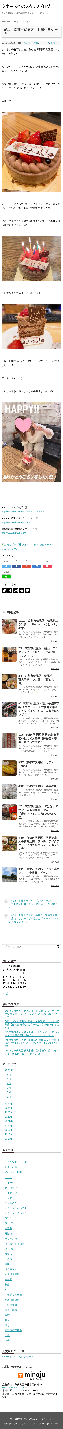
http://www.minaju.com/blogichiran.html (23, 511)
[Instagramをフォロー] (15, 590)
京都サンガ (11, 1238)
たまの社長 (11, 1167)
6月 (9, 1074)
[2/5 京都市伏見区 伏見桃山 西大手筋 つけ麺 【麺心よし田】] (9, 681)
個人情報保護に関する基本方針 (24, 1419)
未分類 (8, 1279)
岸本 (7, 1264)
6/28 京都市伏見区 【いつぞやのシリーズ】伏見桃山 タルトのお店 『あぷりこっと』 (31, 903)
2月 (9, 1092)
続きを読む (55, 641)
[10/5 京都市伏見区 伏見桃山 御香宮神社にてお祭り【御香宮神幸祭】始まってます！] (9, 740)
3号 (7, 1157)
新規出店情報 (12, 1274)
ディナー (10, 1197)
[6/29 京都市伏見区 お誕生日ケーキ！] (36, 566)
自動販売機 (11, 1305)
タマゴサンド (12, 1187)
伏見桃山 (10, 1248)
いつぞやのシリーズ (16, 1162)
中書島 (8, 1228)
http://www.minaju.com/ (14, 533)
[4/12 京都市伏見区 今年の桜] (9, 791)
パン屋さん (11, 1203)
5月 (9, 1079)
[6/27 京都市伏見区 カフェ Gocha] (9, 768)
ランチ (8, 1218)
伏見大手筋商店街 (14, 1243)
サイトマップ (47, 1419)
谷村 (7, 1315)
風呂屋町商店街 (13, 1330)
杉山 (7, 1284)
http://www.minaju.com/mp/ (16, 522)
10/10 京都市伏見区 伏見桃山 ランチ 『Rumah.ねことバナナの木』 (39, 624)
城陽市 (8, 1254)
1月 (9, 1096)
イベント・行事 (29, 43)
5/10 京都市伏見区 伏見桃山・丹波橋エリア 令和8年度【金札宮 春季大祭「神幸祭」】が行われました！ (32, 1024)
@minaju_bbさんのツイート (17, 1356)
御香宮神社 (11, 1269)
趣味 (7, 1320)
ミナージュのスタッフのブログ (27, 1424)
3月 (9, 1088)
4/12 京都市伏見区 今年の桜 (37, 786)
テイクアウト (12, 1192)
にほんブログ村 (10, 549)
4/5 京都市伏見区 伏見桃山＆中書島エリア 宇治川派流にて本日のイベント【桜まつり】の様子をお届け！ (32, 1043)
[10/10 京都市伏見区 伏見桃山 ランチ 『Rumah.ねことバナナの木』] (9, 626)
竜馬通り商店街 (13, 1294)
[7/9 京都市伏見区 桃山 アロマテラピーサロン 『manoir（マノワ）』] (9, 654)
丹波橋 (8, 1233)
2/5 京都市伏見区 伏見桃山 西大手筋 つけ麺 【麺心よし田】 (38, 679)
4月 (9, 1083)
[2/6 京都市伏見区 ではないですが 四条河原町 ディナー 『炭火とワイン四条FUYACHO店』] (9, 812)
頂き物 (8, 1325)
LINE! (6, 572)
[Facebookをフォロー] (9, 590)
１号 (52, 43)
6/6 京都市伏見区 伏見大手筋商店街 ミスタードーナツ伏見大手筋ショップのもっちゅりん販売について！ (32, 1013)
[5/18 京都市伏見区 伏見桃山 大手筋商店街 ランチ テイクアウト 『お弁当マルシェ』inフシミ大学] (9, 843)
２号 (7, 1340)
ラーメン (10, 1223)
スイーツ (44, 43)
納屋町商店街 (12, 1299)
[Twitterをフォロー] (4, 590)
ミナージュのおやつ (16, 1213)
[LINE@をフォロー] (27, 590)
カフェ (8, 1177)
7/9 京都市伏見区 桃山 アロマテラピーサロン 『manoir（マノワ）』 (38, 652)
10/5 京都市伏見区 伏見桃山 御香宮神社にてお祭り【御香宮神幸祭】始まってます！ (38, 738)
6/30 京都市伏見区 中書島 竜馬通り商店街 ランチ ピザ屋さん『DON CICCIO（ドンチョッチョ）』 (31, 918)
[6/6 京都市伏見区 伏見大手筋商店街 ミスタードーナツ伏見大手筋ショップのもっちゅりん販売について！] (9, 709)
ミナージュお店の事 (16, 1208)
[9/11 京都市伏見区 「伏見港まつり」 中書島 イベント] (9, 874)
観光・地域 (11, 1310)
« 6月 (6, 993)
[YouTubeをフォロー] (21, 590)
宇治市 (8, 1259)
